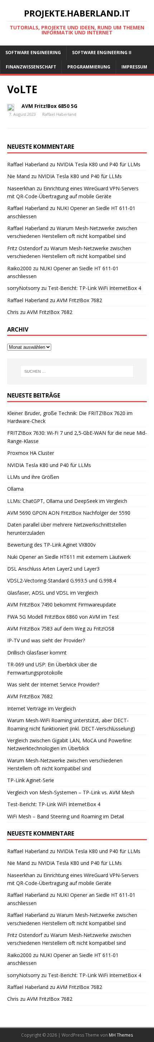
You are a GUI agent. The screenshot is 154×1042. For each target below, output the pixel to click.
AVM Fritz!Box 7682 (79, 300)
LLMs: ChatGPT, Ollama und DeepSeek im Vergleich (67, 501)
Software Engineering (33, 52)
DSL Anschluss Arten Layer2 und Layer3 (53, 568)
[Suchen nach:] (77, 371)
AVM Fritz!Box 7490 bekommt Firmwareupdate (61, 604)
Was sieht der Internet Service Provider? (53, 684)
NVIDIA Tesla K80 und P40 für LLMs (98, 164)
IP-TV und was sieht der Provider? (46, 640)
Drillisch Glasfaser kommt (37, 652)
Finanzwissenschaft (31, 67)
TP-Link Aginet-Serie (30, 780)
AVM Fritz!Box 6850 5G (49, 106)
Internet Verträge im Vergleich (41, 708)
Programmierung (88, 67)
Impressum (134, 67)
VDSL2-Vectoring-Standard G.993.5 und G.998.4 (61, 580)
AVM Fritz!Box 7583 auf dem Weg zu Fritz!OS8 (60, 628)
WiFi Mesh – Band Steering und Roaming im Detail (65, 816)
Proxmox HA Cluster (30, 452)
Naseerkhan (21, 188)
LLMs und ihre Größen (33, 477)
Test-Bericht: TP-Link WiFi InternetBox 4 (94, 288)
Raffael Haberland (59, 114)
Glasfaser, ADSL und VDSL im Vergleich (52, 592)
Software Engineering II (101, 52)
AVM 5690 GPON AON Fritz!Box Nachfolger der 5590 (68, 512)
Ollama (15, 488)
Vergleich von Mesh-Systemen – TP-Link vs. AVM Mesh (70, 792)
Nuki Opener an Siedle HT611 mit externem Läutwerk (69, 556)
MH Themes (121, 1035)
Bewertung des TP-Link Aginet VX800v (51, 544)
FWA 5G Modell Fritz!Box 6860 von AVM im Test (63, 616)
